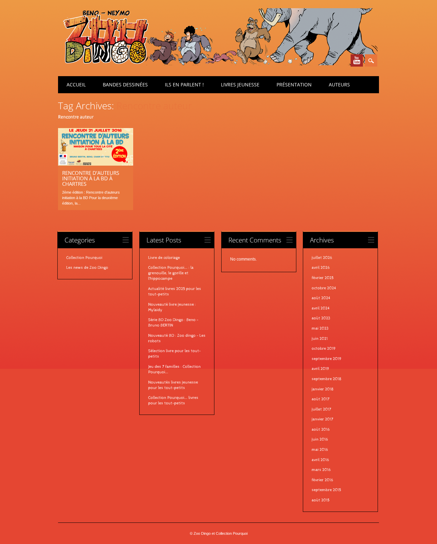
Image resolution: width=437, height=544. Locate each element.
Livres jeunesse (240, 84)
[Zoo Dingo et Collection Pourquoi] (218, 63)
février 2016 (322, 480)
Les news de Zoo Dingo (87, 267)
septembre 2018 (326, 379)
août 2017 (320, 399)
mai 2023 (320, 328)
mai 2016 (320, 449)
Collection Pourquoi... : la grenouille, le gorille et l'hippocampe (171, 273)
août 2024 (321, 298)
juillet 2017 (321, 409)
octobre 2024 (324, 288)
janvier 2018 (323, 389)
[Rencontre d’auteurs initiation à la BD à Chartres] (95, 164)
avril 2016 (320, 460)
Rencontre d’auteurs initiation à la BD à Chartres (90, 178)
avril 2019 (320, 368)
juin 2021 (320, 338)
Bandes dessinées (125, 84)
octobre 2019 (324, 348)
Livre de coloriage (164, 257)
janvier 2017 (322, 419)
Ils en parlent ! (184, 84)
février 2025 (323, 278)
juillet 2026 (322, 257)
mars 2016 (321, 470)
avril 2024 (321, 308)
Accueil (76, 84)
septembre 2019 (326, 359)
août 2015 (320, 500)
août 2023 (321, 318)
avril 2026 (321, 267)
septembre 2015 (326, 490)
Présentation (294, 84)
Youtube (357, 60)
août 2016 (321, 429)
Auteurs (339, 84)
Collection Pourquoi (84, 257)
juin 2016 (320, 439)
